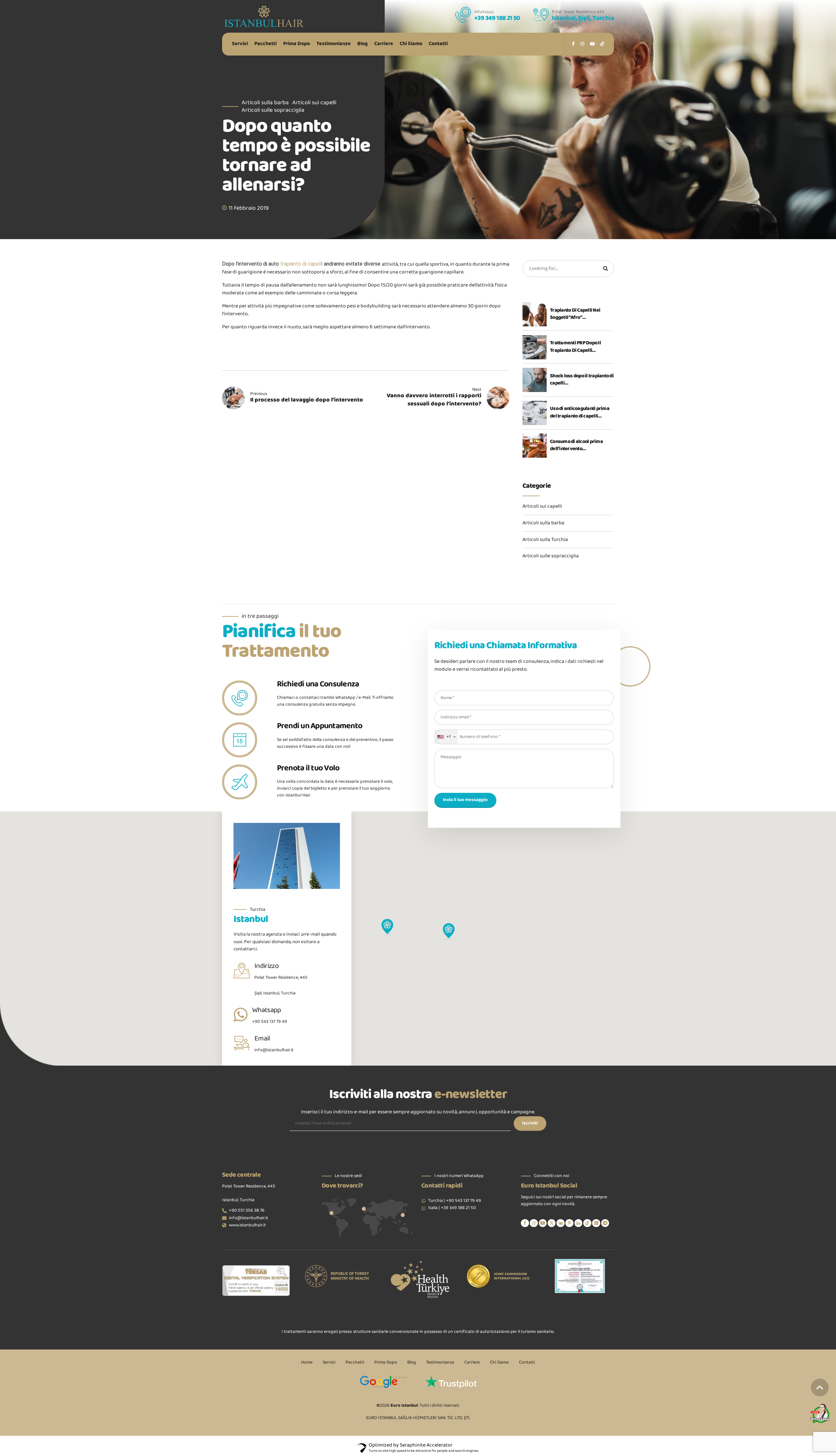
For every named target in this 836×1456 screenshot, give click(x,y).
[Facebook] (525, 1223)
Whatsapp (266, 1010)
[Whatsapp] (240, 1014)
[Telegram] (605, 1223)
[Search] (605, 268)
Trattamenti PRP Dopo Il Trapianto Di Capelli (575, 347)
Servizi (240, 44)
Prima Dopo (296, 44)
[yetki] (580, 1276)
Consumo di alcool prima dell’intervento (576, 445)
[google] (384, 1382)
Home (307, 1362)
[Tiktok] (587, 1223)
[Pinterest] (569, 1223)
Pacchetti (265, 44)
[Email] (241, 1043)
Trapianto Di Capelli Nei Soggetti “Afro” (575, 314)
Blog (362, 44)
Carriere (383, 44)
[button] (449, 932)
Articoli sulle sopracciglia (273, 110)
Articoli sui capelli (314, 103)
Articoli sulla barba (265, 103)
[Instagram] (534, 1223)
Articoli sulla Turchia (545, 540)
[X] (552, 1223)
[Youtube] (543, 1223)
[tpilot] (452, 1382)
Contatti (438, 44)
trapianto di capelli (301, 264)
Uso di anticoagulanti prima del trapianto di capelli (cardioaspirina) (579, 412)
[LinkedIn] (578, 1223)
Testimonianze (333, 44)
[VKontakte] (560, 1223)
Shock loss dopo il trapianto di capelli (582, 380)
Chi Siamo (411, 44)
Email (262, 1039)
